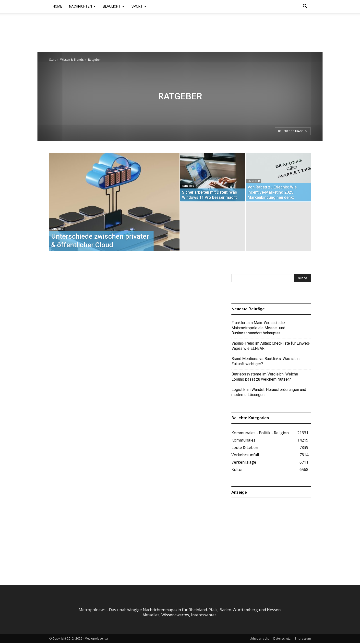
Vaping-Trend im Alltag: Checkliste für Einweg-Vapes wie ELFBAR (271, 346)
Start (52, 60)
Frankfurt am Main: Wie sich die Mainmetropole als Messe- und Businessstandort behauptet (258, 327)
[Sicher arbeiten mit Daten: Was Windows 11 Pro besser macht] (212, 177)
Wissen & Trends (72, 60)
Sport (137, 6)
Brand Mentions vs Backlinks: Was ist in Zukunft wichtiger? (265, 361)
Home (57, 6)
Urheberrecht (259, 638)
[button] (305, 6)
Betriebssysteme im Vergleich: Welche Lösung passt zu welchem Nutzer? (264, 377)
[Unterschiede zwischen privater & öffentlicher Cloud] (114, 209)
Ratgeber (57, 229)
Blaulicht (111, 6)
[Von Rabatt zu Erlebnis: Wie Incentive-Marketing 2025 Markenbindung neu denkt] (278, 177)
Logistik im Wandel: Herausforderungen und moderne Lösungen (268, 392)
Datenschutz (281, 638)
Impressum (303, 638)
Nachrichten (80, 6)
